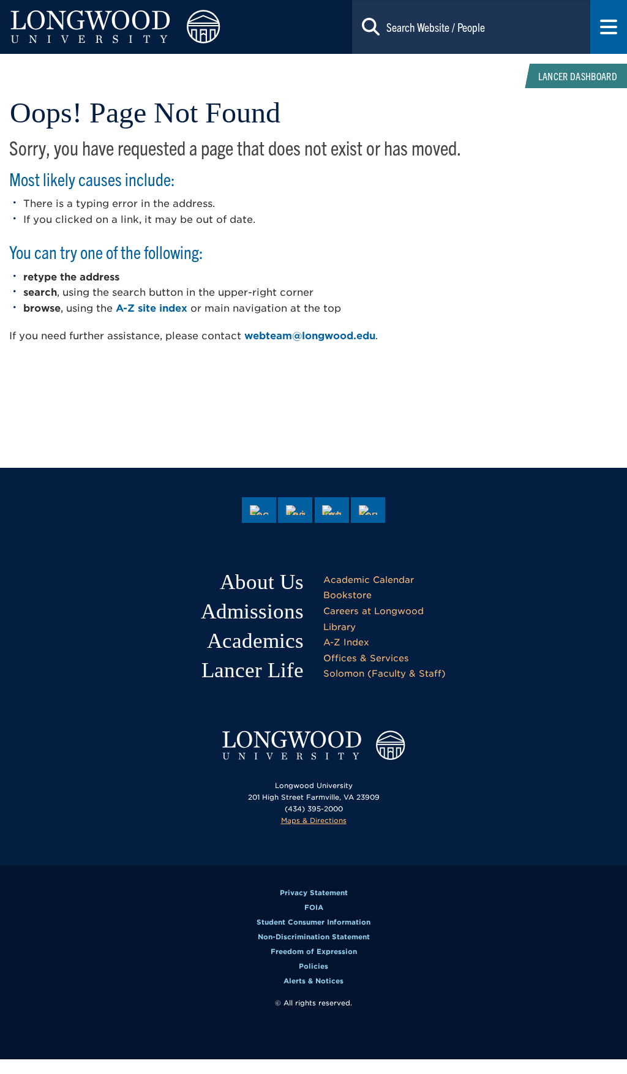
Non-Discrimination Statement (314, 937)
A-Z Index (346, 642)
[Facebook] (259, 510)
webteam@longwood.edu (309, 336)
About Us (262, 582)
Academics (255, 641)
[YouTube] (368, 510)
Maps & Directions (314, 820)
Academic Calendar (368, 579)
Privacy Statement (314, 892)
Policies (313, 966)
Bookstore (347, 595)
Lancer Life (252, 670)
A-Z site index (151, 308)
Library (339, 626)
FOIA (313, 907)
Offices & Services (366, 658)
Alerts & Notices (313, 981)
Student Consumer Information (313, 922)
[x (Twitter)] (295, 510)
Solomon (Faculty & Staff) (384, 673)
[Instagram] (332, 510)
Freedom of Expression (314, 951)
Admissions (252, 611)
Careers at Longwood (373, 611)
